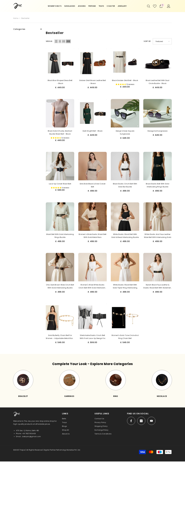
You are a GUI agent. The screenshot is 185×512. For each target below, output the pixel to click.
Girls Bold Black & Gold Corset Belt (92, 185)
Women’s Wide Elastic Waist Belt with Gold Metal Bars (92, 235)
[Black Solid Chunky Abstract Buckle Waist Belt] (60, 113)
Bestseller (25, 18)
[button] (56, 41)
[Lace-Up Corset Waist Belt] (60, 166)
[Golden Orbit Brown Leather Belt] (92, 62)
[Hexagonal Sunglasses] (157, 113)
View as (49, 41)
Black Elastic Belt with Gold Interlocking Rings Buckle (157, 185)
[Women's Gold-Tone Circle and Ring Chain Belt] (125, 317)
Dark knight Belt (93, 131)
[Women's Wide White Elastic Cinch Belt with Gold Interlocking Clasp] (92, 267)
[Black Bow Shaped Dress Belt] (60, 62)
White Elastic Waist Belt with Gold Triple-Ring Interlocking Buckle (125, 286)
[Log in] (168, 6)
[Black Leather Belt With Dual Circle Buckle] (157, 62)
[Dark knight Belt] (92, 113)
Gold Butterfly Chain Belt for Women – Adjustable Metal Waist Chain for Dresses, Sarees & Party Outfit (60, 337)
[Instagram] (141, 421)
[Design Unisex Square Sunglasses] (125, 113)
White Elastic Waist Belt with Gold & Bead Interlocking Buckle (125, 235)
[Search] (149, 6)
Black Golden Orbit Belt (125, 80)
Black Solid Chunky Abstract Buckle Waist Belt (60, 132)
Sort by (147, 41)
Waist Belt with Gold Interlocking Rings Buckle (60, 235)
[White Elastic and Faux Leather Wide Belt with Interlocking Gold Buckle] (157, 216)
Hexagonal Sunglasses (157, 131)
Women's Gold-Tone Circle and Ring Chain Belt (125, 336)
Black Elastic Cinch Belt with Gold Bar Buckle (125, 185)
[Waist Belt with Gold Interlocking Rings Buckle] (60, 216)
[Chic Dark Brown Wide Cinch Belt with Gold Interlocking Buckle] (60, 267)
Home (15, 18)
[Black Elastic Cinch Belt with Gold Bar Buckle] (125, 166)
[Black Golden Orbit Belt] (125, 62)
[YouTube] (151, 421)
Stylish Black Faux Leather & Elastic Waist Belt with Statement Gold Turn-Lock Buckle (157, 286)
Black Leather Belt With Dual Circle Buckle (157, 82)
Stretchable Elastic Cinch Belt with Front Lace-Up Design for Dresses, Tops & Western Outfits (92, 337)
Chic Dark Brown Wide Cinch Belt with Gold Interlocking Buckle (60, 286)
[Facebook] (131, 421)
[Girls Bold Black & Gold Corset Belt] (92, 166)
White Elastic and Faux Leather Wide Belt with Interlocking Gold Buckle (157, 236)
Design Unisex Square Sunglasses (125, 132)
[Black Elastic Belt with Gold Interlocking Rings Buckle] (157, 166)
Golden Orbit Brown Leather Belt (92, 82)
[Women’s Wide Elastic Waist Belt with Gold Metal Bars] (92, 216)
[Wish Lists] (155, 6)
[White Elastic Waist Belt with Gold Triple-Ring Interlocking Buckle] (125, 267)
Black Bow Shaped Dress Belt (60, 82)
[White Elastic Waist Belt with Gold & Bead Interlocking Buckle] (125, 216)
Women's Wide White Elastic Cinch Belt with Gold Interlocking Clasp (93, 286)
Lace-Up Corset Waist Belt (60, 184)
